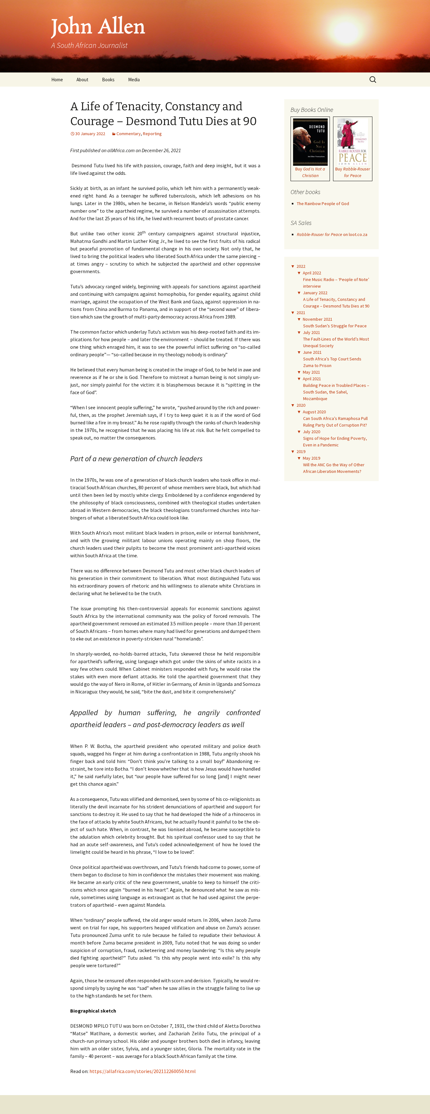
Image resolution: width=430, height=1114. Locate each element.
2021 (301, 312)
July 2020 (311, 431)
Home (57, 80)
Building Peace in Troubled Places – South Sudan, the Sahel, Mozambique (336, 391)
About (82, 80)
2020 (301, 405)
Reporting (152, 133)
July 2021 (311, 332)
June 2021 (312, 352)
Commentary (128, 133)
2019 (301, 451)
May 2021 (311, 372)
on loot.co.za (332, 234)
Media (134, 80)
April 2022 (312, 273)
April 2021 (312, 379)
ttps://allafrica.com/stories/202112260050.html (144, 1071)
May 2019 (311, 458)
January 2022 (315, 293)
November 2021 (317, 319)
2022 (301, 266)
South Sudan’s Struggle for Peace (335, 326)
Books (108, 80)
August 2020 (314, 412)
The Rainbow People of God (323, 203)
